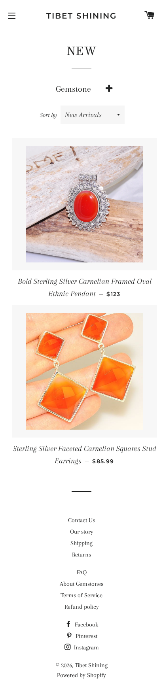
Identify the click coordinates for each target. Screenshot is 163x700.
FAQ (82, 572)
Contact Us (81, 520)
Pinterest (85, 636)
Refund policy (81, 606)
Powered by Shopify (81, 675)
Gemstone (73, 89)
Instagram (85, 647)
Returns (81, 554)
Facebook (85, 624)
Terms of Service (81, 595)
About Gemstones (81, 583)
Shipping (81, 543)
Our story (81, 531)
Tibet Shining (81, 16)
